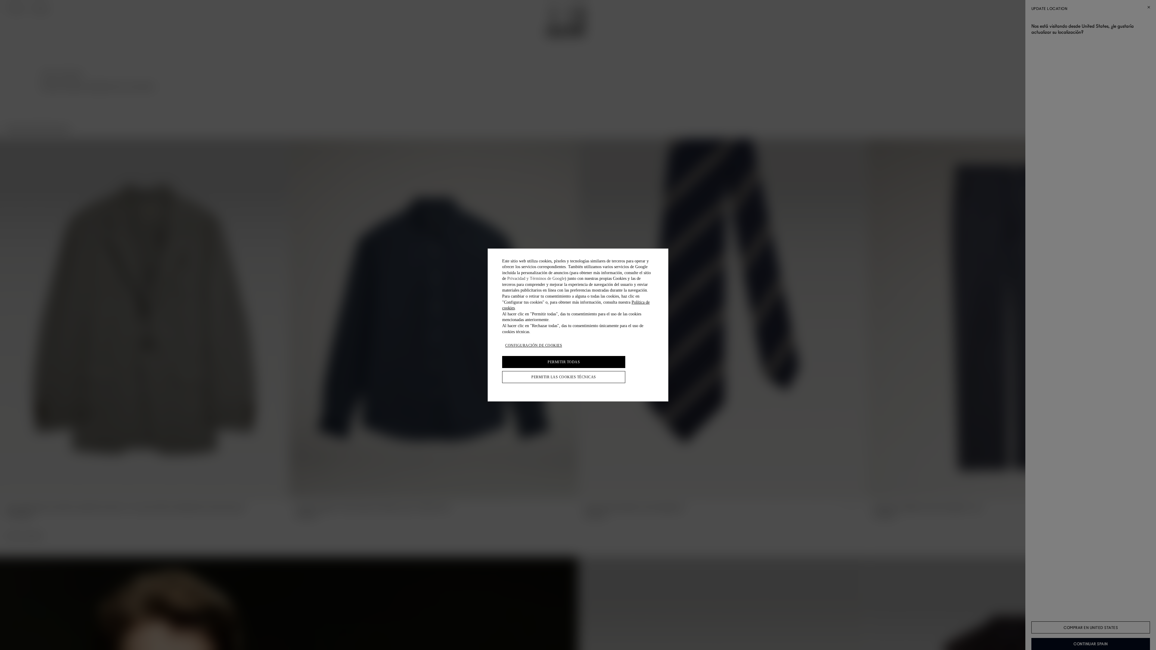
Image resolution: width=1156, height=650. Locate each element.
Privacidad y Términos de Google (536, 278)
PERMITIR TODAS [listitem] (564, 362)
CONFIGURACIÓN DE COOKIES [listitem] (533, 345)
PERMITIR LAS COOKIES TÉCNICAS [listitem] (563, 377)
